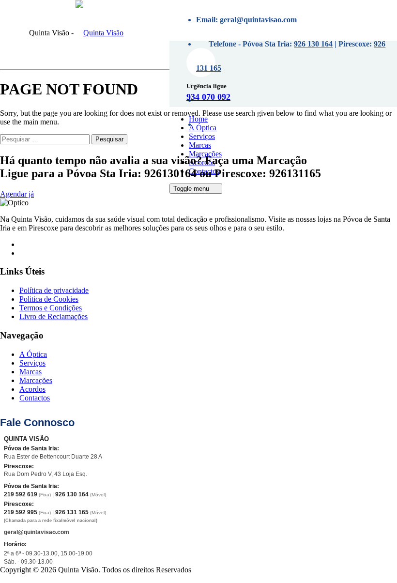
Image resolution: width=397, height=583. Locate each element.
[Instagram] (24, 253)
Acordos (32, 389)
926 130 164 (313, 44)
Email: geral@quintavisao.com (246, 19)
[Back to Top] (5, 578)
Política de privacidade (54, 290)
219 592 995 (20, 512)
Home (198, 119)
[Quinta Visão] (99, 33)
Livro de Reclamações (53, 316)
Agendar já (17, 194)
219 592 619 (20, 494)
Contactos (34, 398)
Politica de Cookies (48, 299)
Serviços (202, 136)
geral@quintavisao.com (36, 532)
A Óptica (202, 127)
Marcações (210, 36)
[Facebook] (24, 244)
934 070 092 (208, 97)
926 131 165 (72, 512)
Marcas (200, 145)
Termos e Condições (50, 308)
